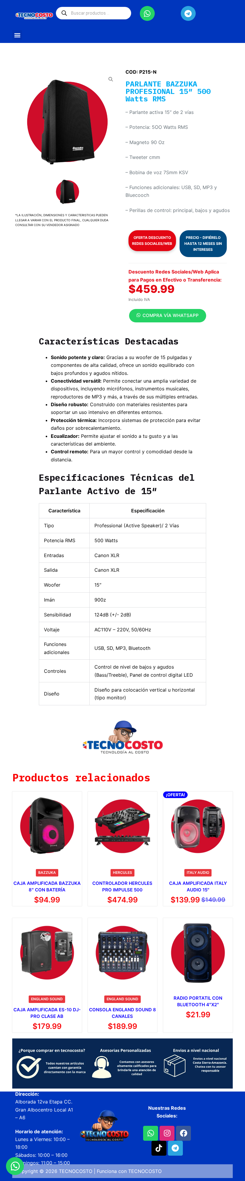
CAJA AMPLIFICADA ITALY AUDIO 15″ (198, 886)
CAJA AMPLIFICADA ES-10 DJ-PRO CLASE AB (47, 1013)
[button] (17, 35)
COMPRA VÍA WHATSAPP (171, 315)
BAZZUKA (47, 872)
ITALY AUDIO (198, 872)
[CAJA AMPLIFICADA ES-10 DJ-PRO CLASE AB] (47, 952)
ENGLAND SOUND (47, 999)
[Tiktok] (158, 1148)
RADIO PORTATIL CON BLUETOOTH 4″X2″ (198, 1001)
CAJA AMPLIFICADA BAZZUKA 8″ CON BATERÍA (47, 886)
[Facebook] (183, 1133)
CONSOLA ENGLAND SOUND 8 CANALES (122, 1013)
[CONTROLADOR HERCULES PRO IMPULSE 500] (122, 826)
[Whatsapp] (147, 13)
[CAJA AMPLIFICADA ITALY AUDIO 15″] (198, 826)
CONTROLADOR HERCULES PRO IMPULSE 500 (122, 886)
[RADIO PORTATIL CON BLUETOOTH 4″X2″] (198, 952)
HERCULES (122, 872)
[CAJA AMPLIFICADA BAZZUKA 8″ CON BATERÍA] (47, 826)
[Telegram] (188, 13)
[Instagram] (167, 1133)
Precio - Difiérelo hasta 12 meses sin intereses (203, 243)
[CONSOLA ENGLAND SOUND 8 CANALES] (122, 952)
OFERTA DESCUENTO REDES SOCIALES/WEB (152, 240)
